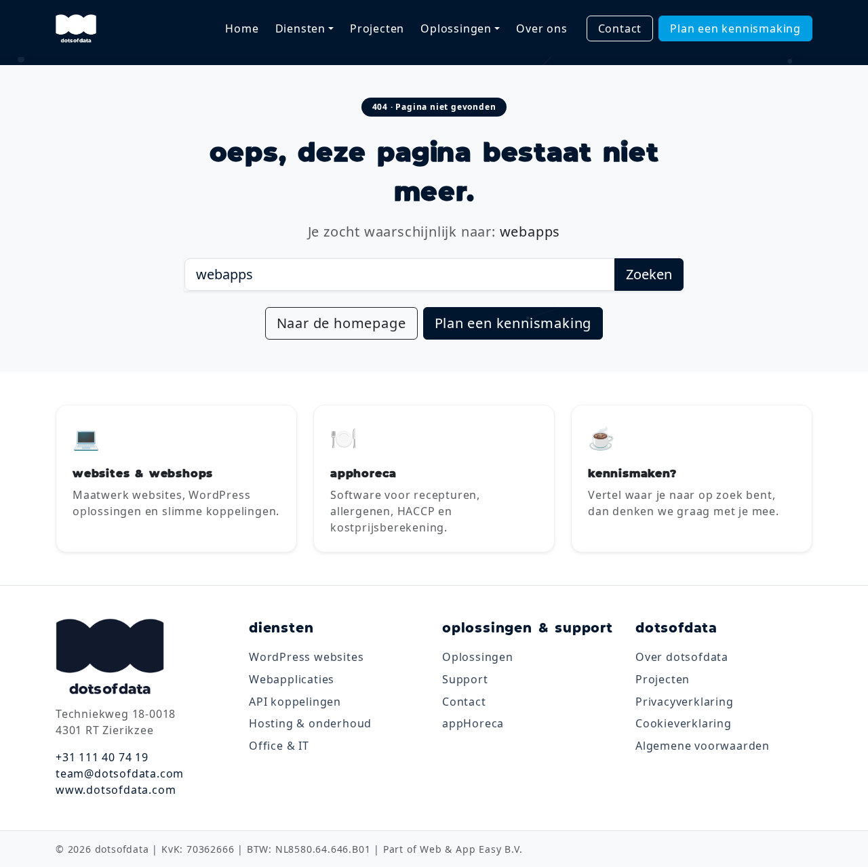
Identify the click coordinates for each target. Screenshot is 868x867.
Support (465, 679)
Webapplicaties (291, 679)
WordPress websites (306, 656)
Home (241, 28)
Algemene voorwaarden (702, 745)
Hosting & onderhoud (310, 723)
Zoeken (649, 274)
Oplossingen (477, 656)
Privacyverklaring (684, 701)
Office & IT (279, 745)
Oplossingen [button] (456, 28)
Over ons (541, 28)
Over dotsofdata (681, 656)
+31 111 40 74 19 (102, 757)
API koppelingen (295, 701)
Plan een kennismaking (735, 28)
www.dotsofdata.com (116, 789)
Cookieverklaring (683, 723)
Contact (620, 28)
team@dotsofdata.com (120, 773)
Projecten (377, 28)
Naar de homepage (341, 323)
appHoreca (473, 723)
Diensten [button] (300, 28)
